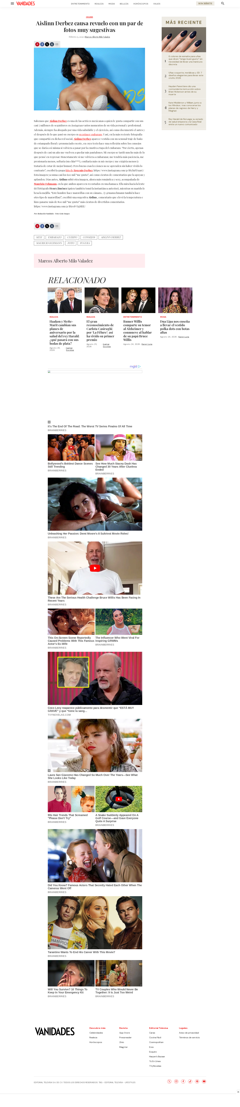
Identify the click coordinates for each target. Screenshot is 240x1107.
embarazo (54, 237)
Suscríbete (205, 3)
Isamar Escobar (70, 349)
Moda (112, 3)
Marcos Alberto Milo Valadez (97, 37)
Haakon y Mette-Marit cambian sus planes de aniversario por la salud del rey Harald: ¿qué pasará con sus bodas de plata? (64, 332)
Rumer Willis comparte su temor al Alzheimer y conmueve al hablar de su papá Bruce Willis (137, 330)
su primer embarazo (90, 134)
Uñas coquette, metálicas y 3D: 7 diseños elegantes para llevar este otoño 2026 (186, 75)
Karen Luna (147, 344)
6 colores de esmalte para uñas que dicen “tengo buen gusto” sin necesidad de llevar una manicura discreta (185, 60)
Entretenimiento (80, 3)
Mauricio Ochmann (49, 243)
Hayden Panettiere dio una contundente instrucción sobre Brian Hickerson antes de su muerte (185, 90)
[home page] (25, 3)
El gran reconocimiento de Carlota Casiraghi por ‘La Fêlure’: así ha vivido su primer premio (100, 330)
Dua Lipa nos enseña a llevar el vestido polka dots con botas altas (175, 327)
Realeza (99, 3)
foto (71, 243)
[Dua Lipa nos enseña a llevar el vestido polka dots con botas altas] (175, 300)
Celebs (89, 17)
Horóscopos (140, 3)
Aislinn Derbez (111, 237)
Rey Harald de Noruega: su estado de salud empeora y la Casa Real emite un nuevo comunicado (186, 122)
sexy (39, 237)
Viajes (156, 3)
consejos (89, 237)
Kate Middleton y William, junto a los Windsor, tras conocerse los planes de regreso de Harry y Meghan (185, 106)
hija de (79, 170)
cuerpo (72, 237)
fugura (85, 243)
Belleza (124, 3)
